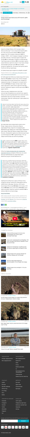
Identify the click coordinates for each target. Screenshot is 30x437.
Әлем (17, 362)
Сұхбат (3, 382)
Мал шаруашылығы (6, 360)
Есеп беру (15, 12)
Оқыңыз (4, 380)
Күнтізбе (18, 382)
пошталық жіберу (11, 201)
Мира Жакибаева (5, 193)
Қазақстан (18, 360)
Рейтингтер (22, 12)
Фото (3, 392)
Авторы (17, 409)
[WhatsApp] (6, 205)
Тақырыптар (5, 356)
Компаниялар (19, 386)
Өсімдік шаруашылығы (7, 358)
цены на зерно (4, 209)
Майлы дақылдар (20, 366)
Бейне (3, 394)
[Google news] (26, 427)
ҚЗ (23, 2)
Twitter (3, 407)
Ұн (16, 368)
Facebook (3, 199)
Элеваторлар (19, 374)
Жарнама (18, 407)
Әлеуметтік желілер (7, 398)
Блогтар (4, 384)
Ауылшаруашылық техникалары (20, 371)
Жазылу (23, 421)
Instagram (24, 199)
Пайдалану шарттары (21, 402)
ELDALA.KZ (18, 398)
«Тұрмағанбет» (18, 146)
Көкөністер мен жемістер (22, 376)
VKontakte (4, 409)
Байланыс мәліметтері (21, 405)
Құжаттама (18, 384)
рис (25, 207)
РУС (21, 2)
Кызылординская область (17, 207)
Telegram (11, 199)
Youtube (4, 405)
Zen (2, 413)
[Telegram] (4, 205)
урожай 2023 (12, 209)
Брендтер (18, 388)
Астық (17, 364)
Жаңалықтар (19, 356)
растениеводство (5, 207)
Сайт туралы (19, 400)
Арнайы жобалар (7, 12)
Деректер (18, 380)
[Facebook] (2, 205)
